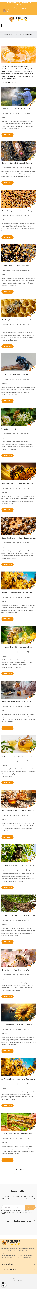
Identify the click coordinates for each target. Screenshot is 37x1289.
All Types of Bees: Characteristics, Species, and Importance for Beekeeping (17, 1024)
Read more (7, 135)
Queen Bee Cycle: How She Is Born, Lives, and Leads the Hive (18, 538)
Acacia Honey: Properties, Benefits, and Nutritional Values (16, 756)
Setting (24, 8)
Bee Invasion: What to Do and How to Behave (18, 915)
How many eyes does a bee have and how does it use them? (18, 592)
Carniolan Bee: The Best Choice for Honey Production (17, 1133)
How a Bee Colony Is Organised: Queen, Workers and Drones (16, 163)
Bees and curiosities (9, 113)
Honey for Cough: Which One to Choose (16, 701)
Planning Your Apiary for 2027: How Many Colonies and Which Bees (16, 108)
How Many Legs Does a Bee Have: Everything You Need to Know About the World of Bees (18, 483)
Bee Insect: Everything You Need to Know (17, 647)
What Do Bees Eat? (8, 429)
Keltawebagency (24, 1279)
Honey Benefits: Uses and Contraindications (17, 811)
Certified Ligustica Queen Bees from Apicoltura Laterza (15, 265)
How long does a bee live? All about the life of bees (18, 320)
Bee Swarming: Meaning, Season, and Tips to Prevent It (17, 865)
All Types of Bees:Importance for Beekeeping (18, 1079)
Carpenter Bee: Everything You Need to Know (16, 374)
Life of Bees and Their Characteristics (15, 970)
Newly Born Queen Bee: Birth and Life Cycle (17, 211)
